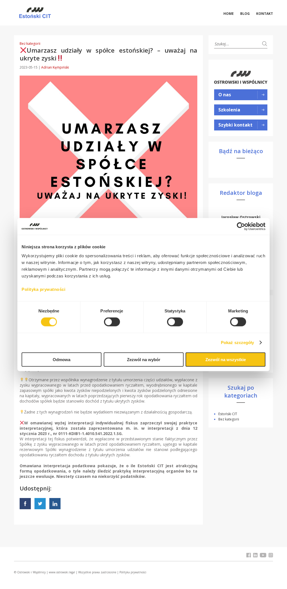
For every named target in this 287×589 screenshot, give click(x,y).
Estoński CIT (227, 414)
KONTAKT (264, 13)
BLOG (245, 13)
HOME (228, 13)
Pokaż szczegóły (237, 342)
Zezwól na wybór (143, 359)
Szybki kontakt (235, 125)
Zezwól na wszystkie (225, 359)
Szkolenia (229, 110)
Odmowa (61, 359)
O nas (224, 95)
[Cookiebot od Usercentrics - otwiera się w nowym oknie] (240, 226)
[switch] (112, 321)
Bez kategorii (30, 43)
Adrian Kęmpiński (55, 67)
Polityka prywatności (132, 572)
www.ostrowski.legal (62, 572)
